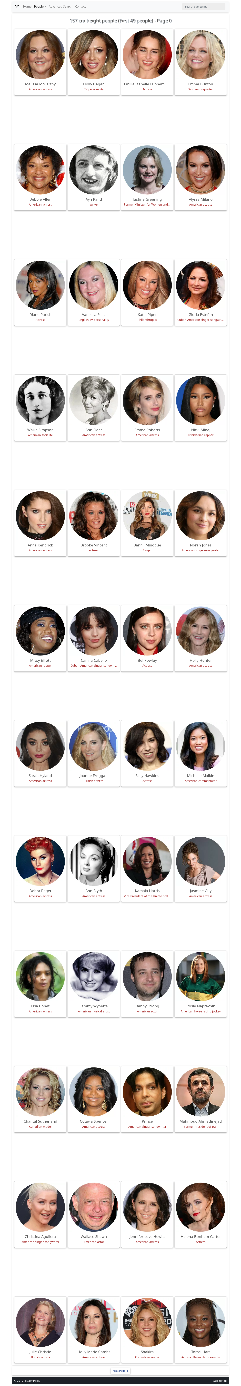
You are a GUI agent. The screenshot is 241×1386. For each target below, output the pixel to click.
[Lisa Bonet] (40, 976)
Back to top (220, 1381)
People (39, 6)
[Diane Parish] (40, 285)
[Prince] (147, 1092)
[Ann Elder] (94, 400)
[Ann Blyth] (94, 861)
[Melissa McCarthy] (40, 54)
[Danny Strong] (147, 976)
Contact (80, 6)
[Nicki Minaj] (201, 400)
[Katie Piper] (147, 285)
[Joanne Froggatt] (94, 746)
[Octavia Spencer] (94, 1092)
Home (27, 6)
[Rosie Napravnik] (201, 976)
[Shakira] (147, 1322)
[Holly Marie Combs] (94, 1322)
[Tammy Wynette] (94, 976)
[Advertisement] (120, 120)
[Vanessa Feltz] (94, 285)
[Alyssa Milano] (201, 170)
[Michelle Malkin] (201, 746)
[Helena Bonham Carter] (201, 1207)
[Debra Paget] (40, 861)
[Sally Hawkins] (147, 746)
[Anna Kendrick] (40, 515)
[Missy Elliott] (40, 631)
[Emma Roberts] (147, 400)
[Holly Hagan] (94, 54)
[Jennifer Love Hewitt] (147, 1207)
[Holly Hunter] (201, 631)
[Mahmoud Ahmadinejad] (201, 1092)
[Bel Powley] (147, 631)
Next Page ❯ (120, 1371)
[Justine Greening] (147, 170)
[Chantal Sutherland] (40, 1092)
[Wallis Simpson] (40, 400)
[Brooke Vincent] (94, 515)
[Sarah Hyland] (40, 746)
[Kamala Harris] (147, 861)
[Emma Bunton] (201, 54)
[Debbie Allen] (40, 170)
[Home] (16, 6)
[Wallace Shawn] (94, 1207)
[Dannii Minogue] (147, 515)
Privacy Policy (32, 1381)
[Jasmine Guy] (201, 861)
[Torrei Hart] (201, 1322)
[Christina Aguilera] (40, 1207)
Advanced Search (60, 6)
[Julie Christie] (40, 1322)
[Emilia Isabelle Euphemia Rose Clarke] (147, 54)
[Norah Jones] (201, 515)
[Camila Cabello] (94, 631)
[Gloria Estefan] (201, 285)
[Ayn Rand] (94, 170)
